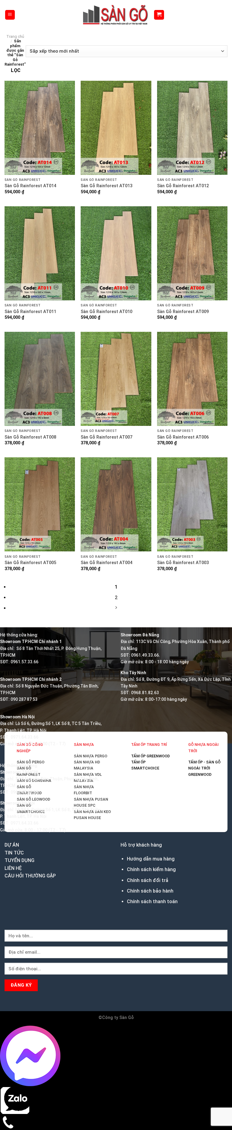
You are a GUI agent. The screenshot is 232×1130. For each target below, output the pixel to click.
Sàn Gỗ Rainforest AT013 (106, 185)
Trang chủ (15, 36)
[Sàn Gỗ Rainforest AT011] (40, 253)
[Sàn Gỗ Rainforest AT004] (116, 504)
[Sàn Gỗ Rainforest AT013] (116, 128)
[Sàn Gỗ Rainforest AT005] (40, 504)
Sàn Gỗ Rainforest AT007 (106, 437)
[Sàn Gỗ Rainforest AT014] (40, 128)
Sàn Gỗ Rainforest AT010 (106, 311)
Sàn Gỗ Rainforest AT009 (183, 311)
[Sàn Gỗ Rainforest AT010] (116, 253)
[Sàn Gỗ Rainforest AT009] (192, 253)
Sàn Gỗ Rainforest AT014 (30, 185)
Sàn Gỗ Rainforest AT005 (30, 562)
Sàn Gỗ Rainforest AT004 (106, 562)
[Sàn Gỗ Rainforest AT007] (116, 379)
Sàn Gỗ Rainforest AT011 (30, 311)
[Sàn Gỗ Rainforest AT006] (192, 379)
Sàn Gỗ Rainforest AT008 (30, 437)
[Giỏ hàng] (159, 15)
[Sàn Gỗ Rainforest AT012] (192, 128)
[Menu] (10, 15)
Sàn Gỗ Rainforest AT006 (183, 437)
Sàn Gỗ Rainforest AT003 (183, 562)
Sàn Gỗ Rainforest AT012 (183, 185)
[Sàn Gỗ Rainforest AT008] (40, 379)
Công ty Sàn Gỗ (118, 1017)
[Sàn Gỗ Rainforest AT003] (192, 504)
